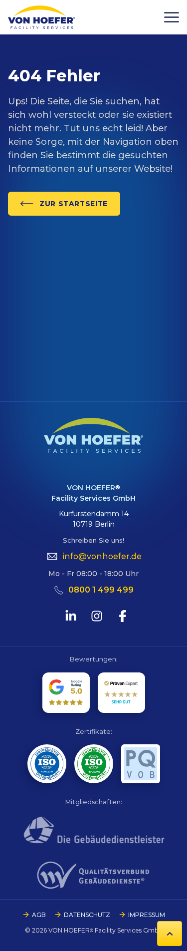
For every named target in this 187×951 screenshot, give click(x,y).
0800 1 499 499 (101, 590)
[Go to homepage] (41, 17)
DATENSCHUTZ (87, 915)
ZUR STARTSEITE (73, 204)
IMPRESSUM (146, 915)
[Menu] (171, 17)
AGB (39, 915)
